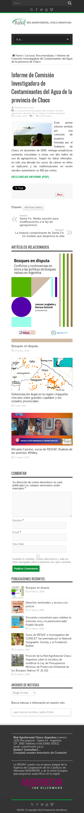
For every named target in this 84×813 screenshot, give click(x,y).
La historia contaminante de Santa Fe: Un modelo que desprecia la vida (39, 233)
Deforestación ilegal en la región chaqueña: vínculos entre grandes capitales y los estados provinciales (39, 397)
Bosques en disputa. (25, 346)
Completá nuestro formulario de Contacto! (40, 752)
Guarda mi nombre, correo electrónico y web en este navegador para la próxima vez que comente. (42, 560)
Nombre (17, 520)
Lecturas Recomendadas (39, 55)
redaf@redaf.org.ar (32, 746)
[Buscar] (69, 3)
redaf (31, 107)
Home (18, 55)
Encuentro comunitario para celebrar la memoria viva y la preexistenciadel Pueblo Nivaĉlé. (48, 621)
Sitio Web (18, 544)
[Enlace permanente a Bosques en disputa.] (42, 341)
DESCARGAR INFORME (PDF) (30, 176)
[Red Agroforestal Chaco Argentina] (42, 24)
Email (15, 532)
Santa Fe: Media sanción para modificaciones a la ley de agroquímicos (39, 220)
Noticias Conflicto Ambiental (52, 113)
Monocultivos (48, 111)
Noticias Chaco (31, 113)
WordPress (61, 810)
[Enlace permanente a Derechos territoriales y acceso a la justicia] (17, 612)
